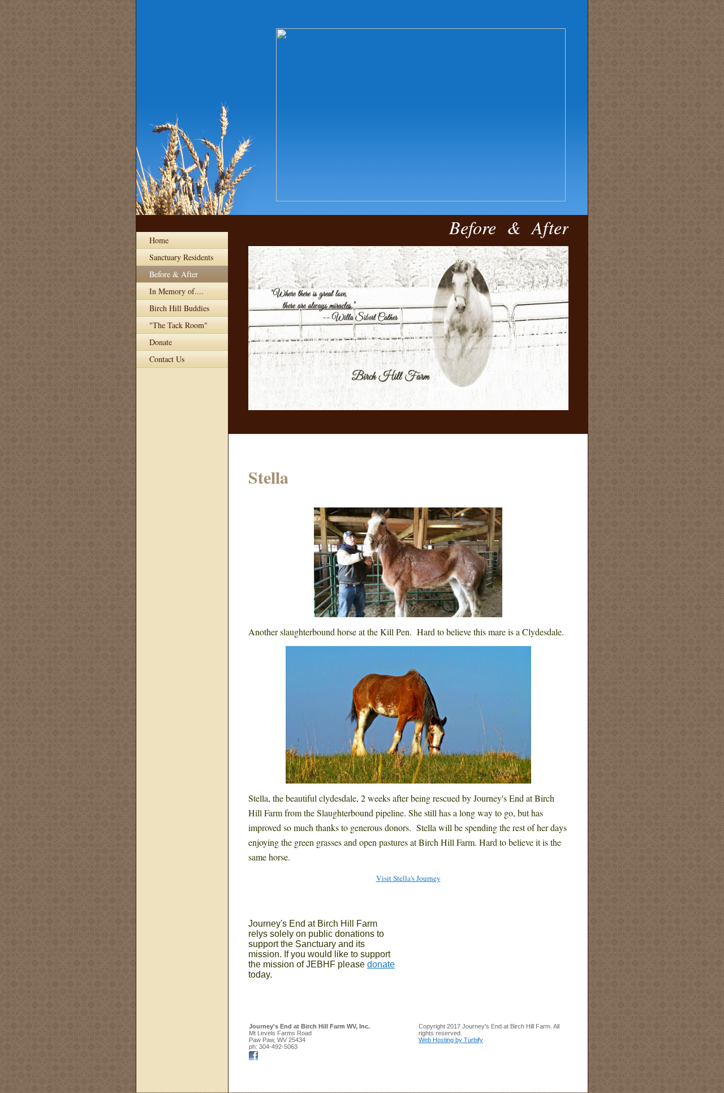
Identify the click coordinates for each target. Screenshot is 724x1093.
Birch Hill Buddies (179, 308)
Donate (160, 342)
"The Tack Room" (178, 325)
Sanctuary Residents (181, 257)
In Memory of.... (176, 291)
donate (381, 964)
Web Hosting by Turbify (451, 1039)
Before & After (173, 274)
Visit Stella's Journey (408, 878)
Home (159, 240)
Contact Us (166, 359)
